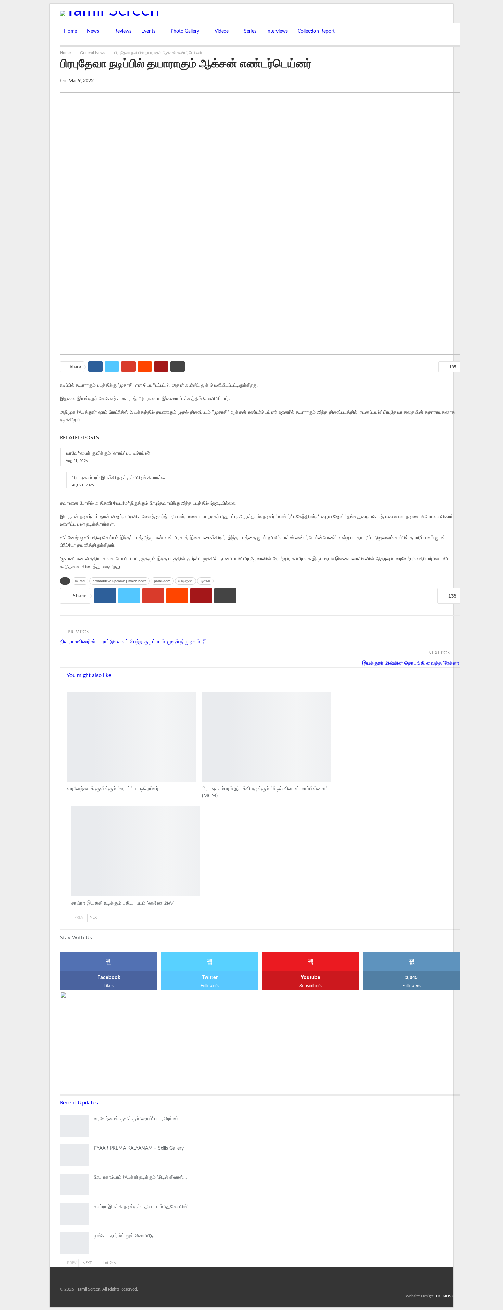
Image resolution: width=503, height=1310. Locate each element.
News (93, 31)
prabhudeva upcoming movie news (119, 581)
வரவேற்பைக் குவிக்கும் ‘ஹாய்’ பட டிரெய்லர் (108, 453)
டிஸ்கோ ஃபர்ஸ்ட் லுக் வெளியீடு (124, 1235)
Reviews (122, 31)
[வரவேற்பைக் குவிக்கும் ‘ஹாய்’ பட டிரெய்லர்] (131, 737)
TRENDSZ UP (447, 1296)
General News (69, 692)
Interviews (277, 31)
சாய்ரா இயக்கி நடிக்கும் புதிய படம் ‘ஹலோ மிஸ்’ (141, 1206)
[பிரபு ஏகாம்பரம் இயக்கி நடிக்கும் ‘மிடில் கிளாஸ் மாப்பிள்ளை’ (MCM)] (266, 737)
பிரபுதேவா (185, 581)
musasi (80, 581)
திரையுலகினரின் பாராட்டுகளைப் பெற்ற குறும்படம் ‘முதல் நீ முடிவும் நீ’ (133, 641)
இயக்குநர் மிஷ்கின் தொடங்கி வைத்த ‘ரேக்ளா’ (411, 663)
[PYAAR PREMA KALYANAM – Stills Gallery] (74, 1155)
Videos (222, 31)
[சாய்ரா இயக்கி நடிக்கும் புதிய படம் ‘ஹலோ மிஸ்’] (135, 851)
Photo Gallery (185, 31)
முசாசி (205, 581)
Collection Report (316, 31)
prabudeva (162, 581)
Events (148, 31)
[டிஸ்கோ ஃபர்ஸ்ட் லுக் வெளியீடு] (74, 1243)
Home (70, 31)
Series (250, 31)
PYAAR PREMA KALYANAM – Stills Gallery (139, 1148)
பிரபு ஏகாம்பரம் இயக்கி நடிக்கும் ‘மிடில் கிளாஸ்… (118, 477)
